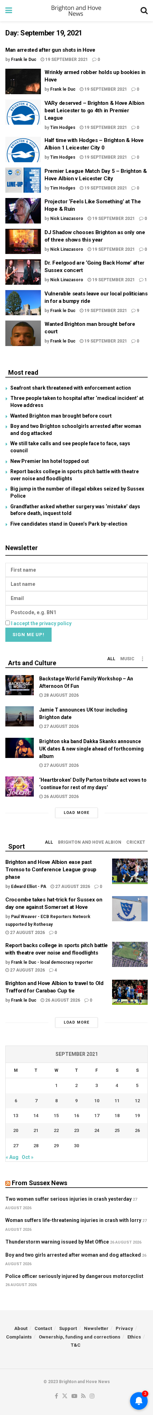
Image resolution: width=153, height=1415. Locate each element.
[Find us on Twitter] (65, 1396)
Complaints (19, 1337)
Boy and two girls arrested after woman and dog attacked (73, 1255)
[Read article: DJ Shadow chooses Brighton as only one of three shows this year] (23, 241)
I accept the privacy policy (41, 623)
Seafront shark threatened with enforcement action (70, 388)
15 (56, 1115)
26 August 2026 (61, 796)
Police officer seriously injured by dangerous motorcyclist (74, 1276)
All (111, 658)
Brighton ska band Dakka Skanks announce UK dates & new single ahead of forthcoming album (91, 748)
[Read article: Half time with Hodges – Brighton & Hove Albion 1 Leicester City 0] (23, 149)
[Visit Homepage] (76, 11)
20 (15, 1130)
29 (56, 1145)
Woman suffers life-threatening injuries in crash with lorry (73, 1220)
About (20, 1328)
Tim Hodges (62, 127)
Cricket (135, 842)
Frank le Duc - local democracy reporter (52, 962)
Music (127, 658)
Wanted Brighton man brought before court (61, 416)
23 (76, 1130)
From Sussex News (39, 1183)
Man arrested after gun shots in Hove (50, 50)
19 (137, 1115)
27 (15, 1145)
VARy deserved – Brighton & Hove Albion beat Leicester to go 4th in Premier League (94, 110)
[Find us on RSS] (83, 1396)
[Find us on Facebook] (56, 1396)
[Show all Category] (142, 658)
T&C (75, 1345)
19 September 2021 (66, 59)
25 (117, 1130)
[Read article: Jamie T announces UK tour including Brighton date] (19, 716)
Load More (76, 812)
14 (35, 1115)
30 (76, 1145)
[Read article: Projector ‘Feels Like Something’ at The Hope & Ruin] (23, 210)
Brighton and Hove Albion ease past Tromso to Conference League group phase (50, 869)
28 (35, 1145)
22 (56, 1130)
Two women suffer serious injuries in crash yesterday (68, 1199)
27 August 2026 (61, 726)
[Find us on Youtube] (74, 1396)
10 (96, 1100)
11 (117, 1100)
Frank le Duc (23, 59)
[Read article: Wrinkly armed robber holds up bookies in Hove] (23, 81)
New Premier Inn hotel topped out (49, 461)
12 (137, 1100)
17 (96, 1115)
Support (68, 1328)
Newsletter (96, 1328)
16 (76, 1115)
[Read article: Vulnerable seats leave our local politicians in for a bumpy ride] (23, 303)
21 (35, 1130)
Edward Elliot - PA (28, 886)
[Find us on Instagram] (92, 1396)
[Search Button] (144, 10)
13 (15, 1115)
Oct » (27, 1157)
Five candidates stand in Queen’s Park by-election (68, 524)
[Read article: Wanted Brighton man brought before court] (23, 333)
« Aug (12, 1157)
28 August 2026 (61, 695)
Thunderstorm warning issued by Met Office (57, 1242)
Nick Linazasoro (66, 218)
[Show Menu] (8, 10)
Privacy (124, 1328)
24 (96, 1130)
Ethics (134, 1337)
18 (117, 1115)
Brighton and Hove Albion (89, 842)
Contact (43, 1328)
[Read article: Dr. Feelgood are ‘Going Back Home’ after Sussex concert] (23, 272)
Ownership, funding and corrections (79, 1337)
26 (137, 1130)
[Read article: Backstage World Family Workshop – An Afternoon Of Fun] (19, 685)
